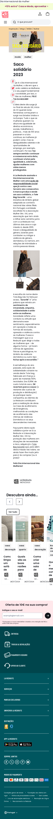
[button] (47, 14)
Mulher (36, 29)
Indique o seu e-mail (12, 610)
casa (7, 545)
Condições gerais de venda (13, 793)
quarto (22, 549)
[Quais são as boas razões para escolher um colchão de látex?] (22, 529)
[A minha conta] (40, 14)
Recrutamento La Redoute (22, 801)
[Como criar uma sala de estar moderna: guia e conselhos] (37, 529)
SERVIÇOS (8, 689)
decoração (10, 549)
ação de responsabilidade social (25, 182)
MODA (29, 29)
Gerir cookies (43, 796)
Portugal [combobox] (11, 812)
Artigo (22, 29)
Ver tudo (13, 512)
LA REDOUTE (9, 678)
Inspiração (13, 29)
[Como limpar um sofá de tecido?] (7, 529)
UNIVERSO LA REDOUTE (13, 710)
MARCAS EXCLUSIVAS (12, 700)
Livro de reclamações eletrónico (19, 798)
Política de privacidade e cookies (23, 796)
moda (18, 57)
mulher (27, 57)
